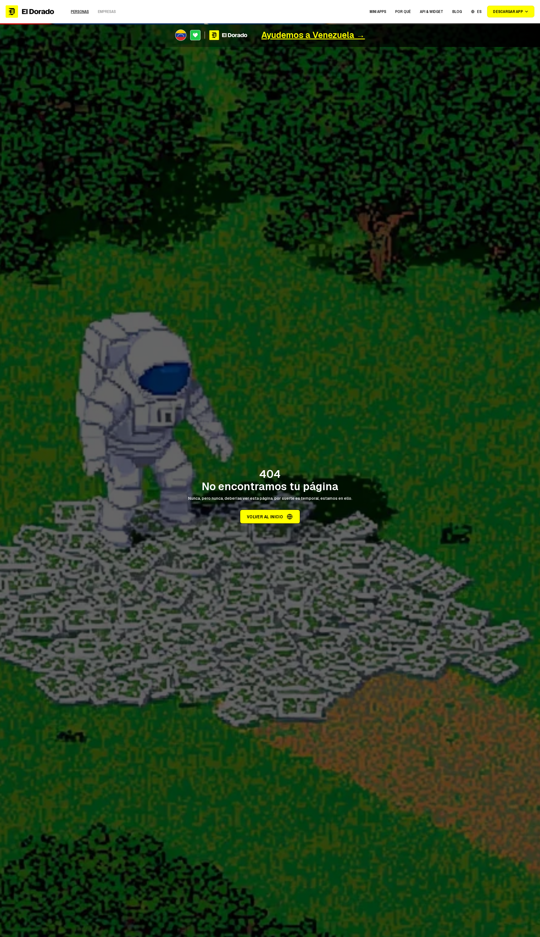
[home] (30, 11)
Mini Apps (378, 11)
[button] (378, 11)
